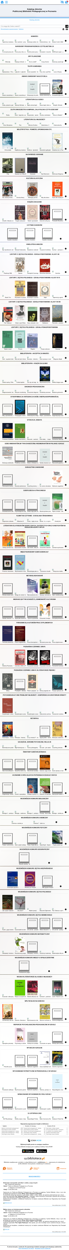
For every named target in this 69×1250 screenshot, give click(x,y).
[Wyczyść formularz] (63, 29)
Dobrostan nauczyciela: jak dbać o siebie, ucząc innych (20, 1183)
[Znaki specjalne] (66, 29)
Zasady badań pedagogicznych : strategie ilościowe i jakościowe (15, 1132)
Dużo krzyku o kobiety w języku (52, 1128)
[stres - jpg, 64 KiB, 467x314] (6, 1229)
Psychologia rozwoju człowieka (8, 1134)
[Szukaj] (66, 26)
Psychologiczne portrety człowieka (9, 1129)
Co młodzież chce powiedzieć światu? (54, 1131)
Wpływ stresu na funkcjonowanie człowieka (16, 1209)
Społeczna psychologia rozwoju (52, 1132)
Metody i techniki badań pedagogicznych (10, 1128)
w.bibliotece (42, 1162)
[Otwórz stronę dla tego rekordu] (7, 40)
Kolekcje (21, 29)
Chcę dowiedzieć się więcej (26, 1248)
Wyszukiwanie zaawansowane (9, 29)
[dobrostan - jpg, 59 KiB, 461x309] (7, 1202)
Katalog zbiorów (35, 20)
